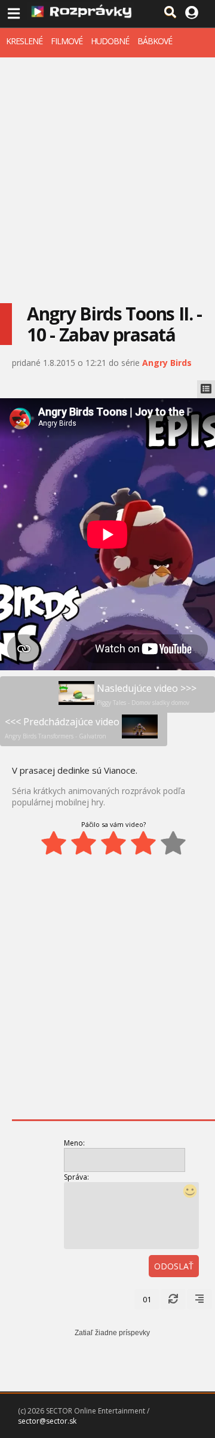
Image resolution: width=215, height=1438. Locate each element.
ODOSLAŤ (174, 1266)
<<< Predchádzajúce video (62, 727)
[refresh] (173, 1299)
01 (147, 1299)
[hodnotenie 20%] (54, 843)
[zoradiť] (199, 1299)
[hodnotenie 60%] (113, 843)
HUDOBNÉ (110, 41)
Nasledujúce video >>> (146, 694)
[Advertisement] (107, 171)
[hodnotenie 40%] (84, 843)
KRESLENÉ (24, 41)
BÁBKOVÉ (154, 41)
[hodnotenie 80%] (143, 843)
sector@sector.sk (47, 1421)
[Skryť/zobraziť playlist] (206, 389)
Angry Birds (167, 362)
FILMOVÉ (66, 41)
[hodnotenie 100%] (173, 843)
